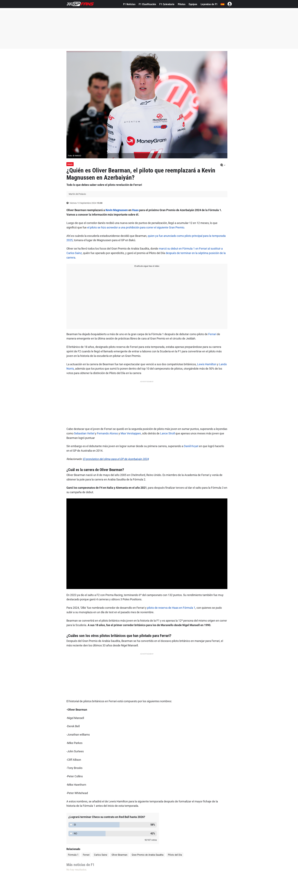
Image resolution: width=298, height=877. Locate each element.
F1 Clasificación (147, 4)
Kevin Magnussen (117, 210)
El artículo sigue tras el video (146, 266)
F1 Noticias (129, 4)
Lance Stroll (167, 433)
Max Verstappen (131, 433)
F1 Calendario (166, 4)
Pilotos (181, 4)
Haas (70, 164)
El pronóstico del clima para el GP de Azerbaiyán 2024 (116, 459)
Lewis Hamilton (206, 364)
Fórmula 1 (73, 854)
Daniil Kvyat (191, 446)
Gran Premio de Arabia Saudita (147, 854)
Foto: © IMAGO (74, 155)
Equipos (193, 4)
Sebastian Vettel (84, 433)
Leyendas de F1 (209, 4)
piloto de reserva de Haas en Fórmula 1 (171, 607)
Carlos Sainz (100, 854)
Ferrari (212, 334)
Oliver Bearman (119, 854)
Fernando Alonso (107, 433)
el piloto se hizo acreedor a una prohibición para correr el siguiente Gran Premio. (136, 227)
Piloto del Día (175, 854)
